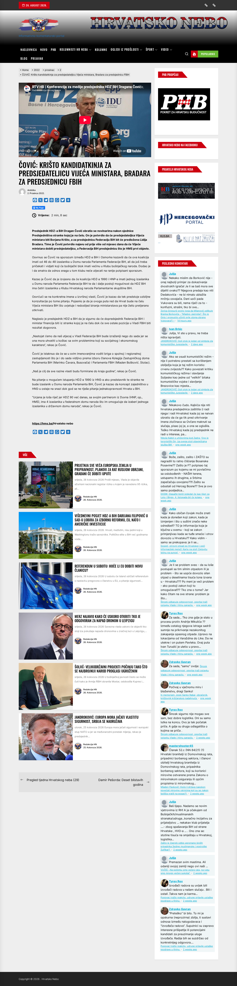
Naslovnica (28, 49)
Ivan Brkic (175, 329)
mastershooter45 (181, 746)
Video (165, 50)
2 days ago (197, 344)
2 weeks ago (203, 737)
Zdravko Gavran (180, 662)
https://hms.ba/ (42, 423)
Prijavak (37, 58)
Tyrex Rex (176, 613)
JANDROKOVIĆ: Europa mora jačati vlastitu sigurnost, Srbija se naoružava (106, 719)
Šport (150, 50)
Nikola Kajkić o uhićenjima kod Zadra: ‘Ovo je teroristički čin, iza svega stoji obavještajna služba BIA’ (185, 441)
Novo (43, 49)
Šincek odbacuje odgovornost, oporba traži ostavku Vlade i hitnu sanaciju (185, 670)
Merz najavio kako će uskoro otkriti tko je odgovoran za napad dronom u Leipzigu (108, 618)
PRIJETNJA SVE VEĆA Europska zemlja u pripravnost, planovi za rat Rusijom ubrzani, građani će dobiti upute (109, 469)
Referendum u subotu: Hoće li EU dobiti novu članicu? (109, 568)
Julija (172, 273)
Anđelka (31, 190)
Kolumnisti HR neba (74, 50)
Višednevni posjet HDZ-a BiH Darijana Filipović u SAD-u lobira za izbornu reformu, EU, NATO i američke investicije (111, 520)
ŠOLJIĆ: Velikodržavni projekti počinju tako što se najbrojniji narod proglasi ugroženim (111, 669)
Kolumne (101, 49)
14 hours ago (184, 320)
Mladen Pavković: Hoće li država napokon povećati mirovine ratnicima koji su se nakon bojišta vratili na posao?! (184, 790)
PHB (53, 49)
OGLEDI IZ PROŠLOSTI (125, 50)
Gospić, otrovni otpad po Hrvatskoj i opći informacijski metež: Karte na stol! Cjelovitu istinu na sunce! (184, 549)
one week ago (183, 444)
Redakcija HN (90, 496)
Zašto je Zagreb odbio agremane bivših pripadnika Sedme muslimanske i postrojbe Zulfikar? (184, 846)
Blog (23, 58)
